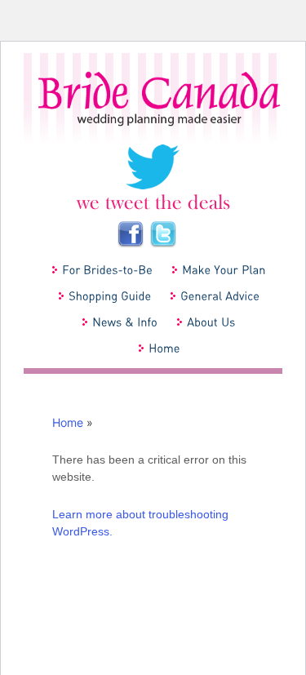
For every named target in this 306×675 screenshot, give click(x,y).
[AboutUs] (210, 321)
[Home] (163, 348)
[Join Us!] (129, 232)
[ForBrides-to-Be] (106, 269)
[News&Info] (124, 321)
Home (67, 422)
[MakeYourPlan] (223, 269)
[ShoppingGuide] (109, 295)
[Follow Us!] (153, 175)
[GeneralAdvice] (219, 295)
